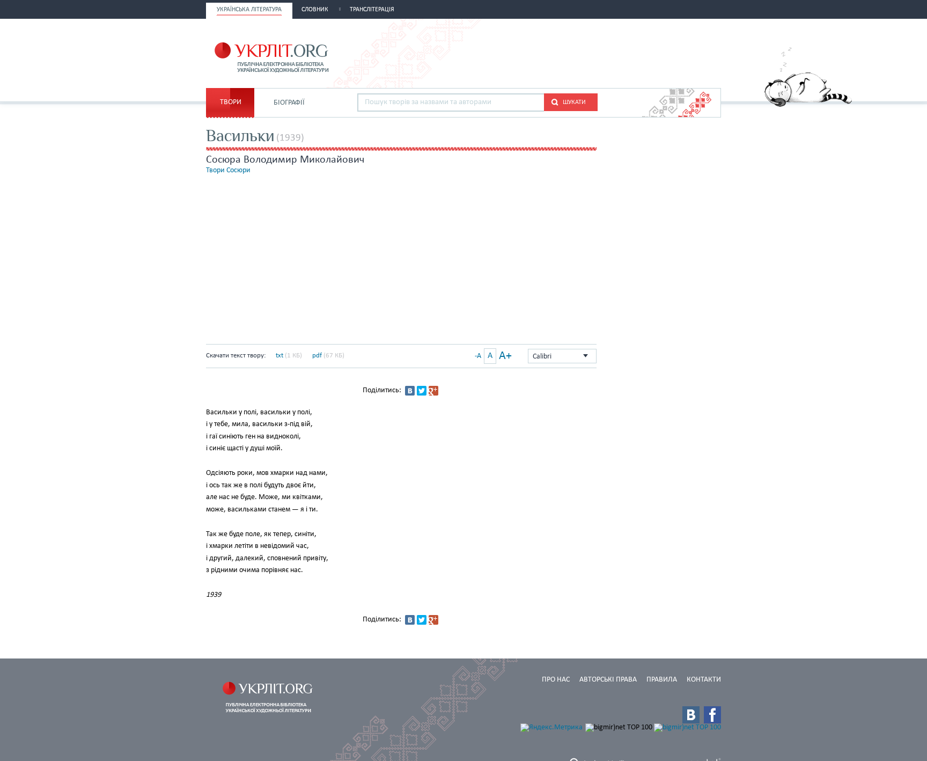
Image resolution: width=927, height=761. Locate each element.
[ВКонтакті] (410, 391)
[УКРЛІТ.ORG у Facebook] (712, 714)
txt (279, 355)
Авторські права (608, 680)
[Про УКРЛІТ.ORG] (808, 105)
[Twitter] (421, 391)
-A (478, 356)
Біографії (289, 103)
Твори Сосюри (228, 170)
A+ (505, 356)
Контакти (704, 680)
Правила (661, 680)
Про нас (556, 680)
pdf (317, 355)
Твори (230, 102)
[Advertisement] (595, 52)
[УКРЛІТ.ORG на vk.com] (691, 714)
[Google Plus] (433, 391)
